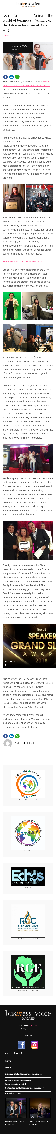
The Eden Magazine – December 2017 (22, 262)
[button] (5, 77)
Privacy (8, 1067)
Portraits (9, 35)
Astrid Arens (32, 1025)
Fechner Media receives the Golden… (14, 1123)
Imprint (8, 1061)
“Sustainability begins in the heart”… (38, 1123)
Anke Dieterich (24, 742)
